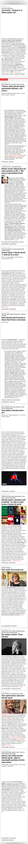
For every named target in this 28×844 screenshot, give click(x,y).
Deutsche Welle (17, 71)
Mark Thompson (12, 562)
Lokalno (20, 302)
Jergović (17, 239)
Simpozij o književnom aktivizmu (7, 840)
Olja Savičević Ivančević (16, 688)
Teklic (19, 560)
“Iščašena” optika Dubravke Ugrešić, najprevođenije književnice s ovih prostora (13, 88)
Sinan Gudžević (12, 491)
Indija (10, 838)
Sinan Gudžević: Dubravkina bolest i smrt (12, 411)
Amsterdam (4, 399)
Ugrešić (20, 601)
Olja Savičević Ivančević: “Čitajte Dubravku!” (12, 635)
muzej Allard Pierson (5, 401)
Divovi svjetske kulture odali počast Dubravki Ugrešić (12, 696)
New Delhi (14, 838)
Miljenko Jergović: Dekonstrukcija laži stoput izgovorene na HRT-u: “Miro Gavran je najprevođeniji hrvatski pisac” (13, 171)
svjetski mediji (11, 747)
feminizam (11, 74)
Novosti (17, 397)
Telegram (9, 745)
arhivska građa (9, 399)
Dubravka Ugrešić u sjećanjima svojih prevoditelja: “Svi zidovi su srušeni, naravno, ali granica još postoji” (13, 501)
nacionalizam (22, 74)
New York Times (14, 737)
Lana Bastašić (16, 74)
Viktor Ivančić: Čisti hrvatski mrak (12, 569)
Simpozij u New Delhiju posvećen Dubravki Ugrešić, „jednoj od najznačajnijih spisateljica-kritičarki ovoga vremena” (12, 758)
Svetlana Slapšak (12, 309)
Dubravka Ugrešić (5, 74)
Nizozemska (12, 401)
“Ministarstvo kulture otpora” (11, 155)
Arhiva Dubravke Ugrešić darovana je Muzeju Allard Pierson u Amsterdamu (13, 318)
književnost (11, 161)
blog (2, 688)
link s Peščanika (18, 156)
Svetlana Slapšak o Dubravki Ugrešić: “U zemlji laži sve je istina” (13, 253)
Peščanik (6, 306)
